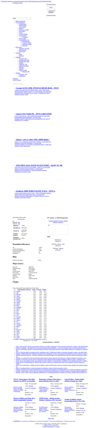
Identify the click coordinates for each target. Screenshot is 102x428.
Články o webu (23, 70)
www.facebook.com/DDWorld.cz (29, 421)
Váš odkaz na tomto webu (69, 421)
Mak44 (18, 299)
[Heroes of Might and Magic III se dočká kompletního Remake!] (18, 411)
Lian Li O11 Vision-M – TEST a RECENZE (34, 114)
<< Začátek (15, 339)
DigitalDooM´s (26, 41)
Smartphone (22, 76)
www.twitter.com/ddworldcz (43, 421)
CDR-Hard (25, 37)
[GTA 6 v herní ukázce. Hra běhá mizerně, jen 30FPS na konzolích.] (18, 391)
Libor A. (18, 320)
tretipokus (18, 307)
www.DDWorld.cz (17, 421)
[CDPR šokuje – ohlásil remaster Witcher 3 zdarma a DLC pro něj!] (44, 411)
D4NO (18, 304)
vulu (17, 334)
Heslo (51, 7)
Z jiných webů (22, 35)
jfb (17, 328)
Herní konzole (22, 50)
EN (48, 1)
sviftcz (18, 337)
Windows (21, 55)
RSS (46, 1)
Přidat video (51, 418)
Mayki (18, 313)
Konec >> (44, 339)
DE (50, 1)
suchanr (18, 291)
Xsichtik (18, 301)
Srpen (33, 289)
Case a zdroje (22, 27)
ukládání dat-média (24, 66)
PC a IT (84, 410)
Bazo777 (18, 329)
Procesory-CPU (23, 58)
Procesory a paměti (24, 30)
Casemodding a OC (24, 40)
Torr (17, 312)
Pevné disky (22, 31)
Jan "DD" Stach (46, 423)
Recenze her (22, 51)
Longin (18, 323)
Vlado (17, 336)
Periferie (21, 28)
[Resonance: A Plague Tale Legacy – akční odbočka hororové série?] (44, 391)
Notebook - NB (23, 64)
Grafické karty (22, 24)
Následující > (38, 339)
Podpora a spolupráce (13, 1)
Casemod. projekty (27, 44)
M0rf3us (18, 294)
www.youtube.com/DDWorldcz (56, 421)
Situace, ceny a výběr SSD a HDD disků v (32, 140)
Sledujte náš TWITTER (39, 1)
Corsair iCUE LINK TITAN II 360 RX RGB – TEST (37, 88)
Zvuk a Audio (22, 38)
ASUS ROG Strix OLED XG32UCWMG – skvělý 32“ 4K (39, 165)
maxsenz (18, 317)
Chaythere (19, 325)
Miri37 (18, 326)
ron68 (17, 331)
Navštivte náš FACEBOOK (26, 1)
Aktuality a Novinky (24, 48)
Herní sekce (19, 47)
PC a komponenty (20, 22)
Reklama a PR (25, 71)
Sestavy (21, 32)
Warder (18, 302)
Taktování (24, 45)
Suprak (18, 333)
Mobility (18, 73)
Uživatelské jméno (51, 4)
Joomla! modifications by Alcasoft (51, 426)
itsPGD (18, 309)
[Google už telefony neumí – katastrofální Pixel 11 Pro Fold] (70, 411)
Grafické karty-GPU (24, 60)
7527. (19, 223)
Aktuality (18, 57)
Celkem (44, 289)
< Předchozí (22, 339)
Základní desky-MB (24, 61)
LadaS (18, 296)
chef (17, 292)
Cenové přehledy (23, 34)
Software (18, 53)
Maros (18, 305)
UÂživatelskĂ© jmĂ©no (24, 289)
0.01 (19, 222)
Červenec (38, 289)
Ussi (17, 315)
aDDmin (31, 386)
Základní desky (23, 25)
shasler (18, 318)
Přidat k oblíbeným (20, 21)
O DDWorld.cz (4, 1)
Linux (20, 54)
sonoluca (18, 297)
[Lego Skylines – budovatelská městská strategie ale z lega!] (70, 391)
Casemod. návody (26, 42)
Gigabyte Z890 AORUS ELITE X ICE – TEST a (35, 191)
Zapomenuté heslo (51, 15)
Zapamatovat (52, 10)
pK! (17, 321)
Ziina (17, 310)
